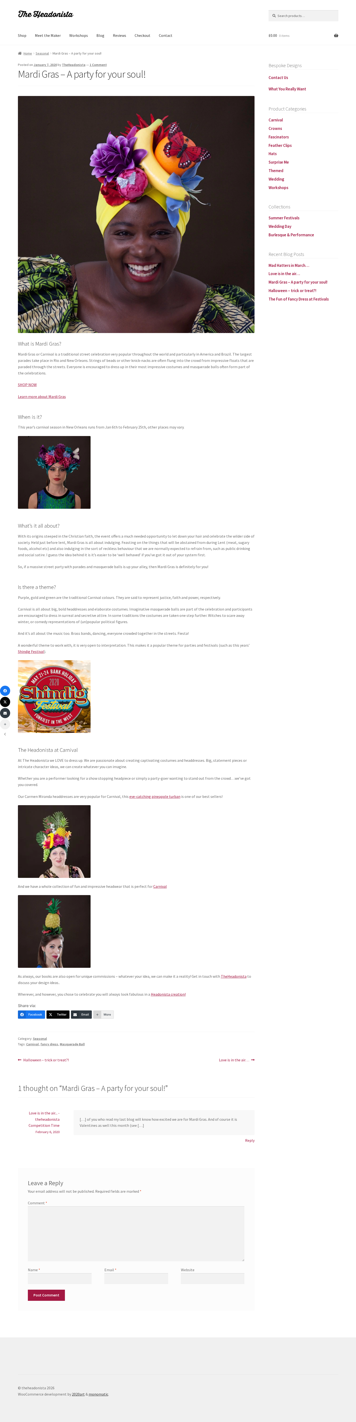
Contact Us (278, 77)
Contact (165, 35)
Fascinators (279, 137)
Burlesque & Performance (291, 235)
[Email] (5, 713)
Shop (22, 35)
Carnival (160, 886)
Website (187, 1269)
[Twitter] (5, 702)
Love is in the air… (234, 1060)
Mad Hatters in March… (289, 265)
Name (34, 1269)
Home (27, 53)
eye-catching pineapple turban (154, 796)
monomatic (98, 1394)
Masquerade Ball (72, 1044)
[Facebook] (5, 691)
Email (110, 1269)
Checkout (142, 35)
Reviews (119, 35)
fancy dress (49, 1044)
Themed (276, 170)
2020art (78, 1394)
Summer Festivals (284, 218)
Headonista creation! (168, 994)
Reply (250, 1140)
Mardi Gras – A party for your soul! (298, 282)
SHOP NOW (27, 384)
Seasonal (42, 53)
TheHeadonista (73, 65)
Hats (273, 153)
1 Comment (98, 65)
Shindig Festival (31, 651)
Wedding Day (280, 226)
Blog (100, 35)
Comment (37, 1202)
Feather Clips (280, 145)
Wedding (276, 179)
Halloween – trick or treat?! (46, 1060)
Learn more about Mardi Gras (42, 396)
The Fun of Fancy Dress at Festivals (299, 299)
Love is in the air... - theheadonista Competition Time (44, 1119)
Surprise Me (279, 162)
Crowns (275, 128)
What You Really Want (287, 89)
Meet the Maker (48, 35)
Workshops (78, 35)
